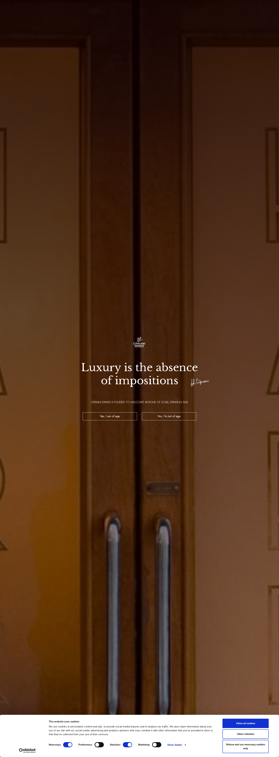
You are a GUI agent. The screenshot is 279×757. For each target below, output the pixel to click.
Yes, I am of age (110, 416)
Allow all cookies (245, 723)
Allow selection (245, 734)
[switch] (99, 744)
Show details (174, 744)
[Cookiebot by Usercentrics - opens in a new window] (27, 750)
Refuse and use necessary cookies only (245, 746)
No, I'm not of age (169, 416)
